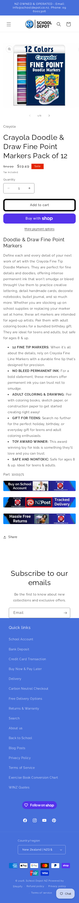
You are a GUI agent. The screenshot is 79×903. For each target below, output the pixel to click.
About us (16, 728)
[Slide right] (49, 115)
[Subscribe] (65, 613)
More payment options (39, 229)
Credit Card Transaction (27, 659)
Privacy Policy (20, 758)
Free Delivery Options (25, 698)
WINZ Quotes (19, 787)
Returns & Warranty (24, 708)
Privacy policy (57, 886)
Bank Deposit (19, 649)
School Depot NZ (37, 880)
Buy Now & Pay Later (25, 669)
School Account (21, 639)
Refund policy (35, 886)
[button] (9, 24)
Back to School (20, 738)
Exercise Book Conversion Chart (33, 777)
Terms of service (41, 892)
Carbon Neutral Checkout (28, 688)
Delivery (15, 679)
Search (14, 718)
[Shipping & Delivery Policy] (39, 507)
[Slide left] (30, 115)
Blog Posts (17, 748)
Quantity (9, 179)
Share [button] (12, 537)
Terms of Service (22, 767)
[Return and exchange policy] (39, 524)
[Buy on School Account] (39, 491)
